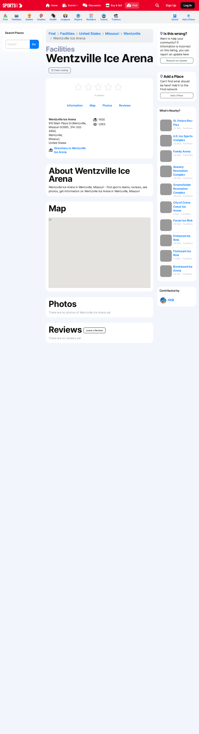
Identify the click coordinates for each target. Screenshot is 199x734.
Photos (107, 105)
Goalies (41, 19)
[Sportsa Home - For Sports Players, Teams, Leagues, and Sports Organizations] (14, 5)
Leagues (65, 19)
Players (78, 19)
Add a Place (188, 19)
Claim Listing (60, 70)
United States (90, 33)
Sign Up (171, 5)
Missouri (112, 33)
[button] (52, 5)
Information (75, 105)
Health (53, 19)
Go (34, 44)
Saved (174, 19)
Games (29, 19)
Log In (188, 5)
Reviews (125, 105)
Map (92, 105)
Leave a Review (94, 330)
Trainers (116, 19)
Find (5, 19)
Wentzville (132, 33)
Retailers (91, 19)
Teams (103, 19)
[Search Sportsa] (157, 5)
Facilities (16, 19)
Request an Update (176, 60)
